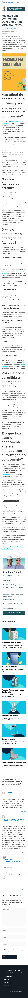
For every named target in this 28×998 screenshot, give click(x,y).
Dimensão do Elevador (11, 643)
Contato (6, 985)
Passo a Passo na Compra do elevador (13, 691)
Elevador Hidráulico (10, 715)
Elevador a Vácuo (9, 739)
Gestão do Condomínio (10, 28)
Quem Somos (8, 976)
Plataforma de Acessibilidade (14, 762)
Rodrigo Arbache (9, 859)
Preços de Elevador (10, 667)
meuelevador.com (14, 970)
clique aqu (18, 9)
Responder (23, 811)
